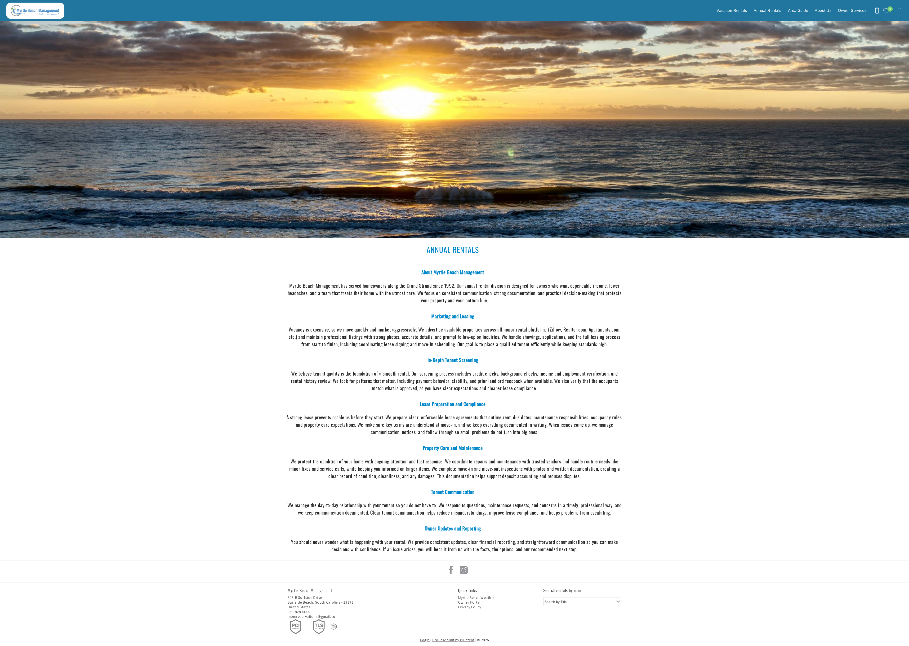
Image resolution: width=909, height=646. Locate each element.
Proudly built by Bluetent (453, 640)
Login (424, 640)
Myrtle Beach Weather (476, 597)
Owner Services (852, 11)
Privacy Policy (469, 607)
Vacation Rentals (732, 11)
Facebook (451, 570)
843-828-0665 (299, 612)
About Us (823, 11)
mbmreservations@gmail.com (313, 616)
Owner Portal (469, 602)
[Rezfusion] (333, 626)
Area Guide (798, 11)
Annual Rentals (767, 11)
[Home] (36, 10)
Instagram (463, 570)
